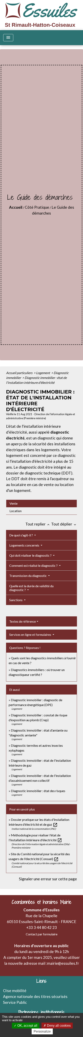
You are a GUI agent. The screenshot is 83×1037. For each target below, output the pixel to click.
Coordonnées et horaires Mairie (41, 902)
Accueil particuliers (19, 373)
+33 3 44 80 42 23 (41, 927)
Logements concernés (24, 545)
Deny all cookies (58, 1025)
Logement (43, 373)
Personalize (42, 1031)
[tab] (41, 503)
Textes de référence (22, 621)
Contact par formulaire (41, 934)
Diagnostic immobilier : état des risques (38, 791)
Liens (41, 981)
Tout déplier (64, 524)
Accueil (15, 207)
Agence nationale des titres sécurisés (35, 996)
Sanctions (16, 600)
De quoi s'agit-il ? (21, 535)
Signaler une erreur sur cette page (48, 878)
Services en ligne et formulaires (30, 634)
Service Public (15, 1002)
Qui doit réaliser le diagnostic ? (30, 555)
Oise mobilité (14, 990)
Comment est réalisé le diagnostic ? (33, 565)
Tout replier (37, 524)
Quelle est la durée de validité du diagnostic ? (31, 588)
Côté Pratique (37, 207)
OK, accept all (27, 1025)
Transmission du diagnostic (28, 576)
